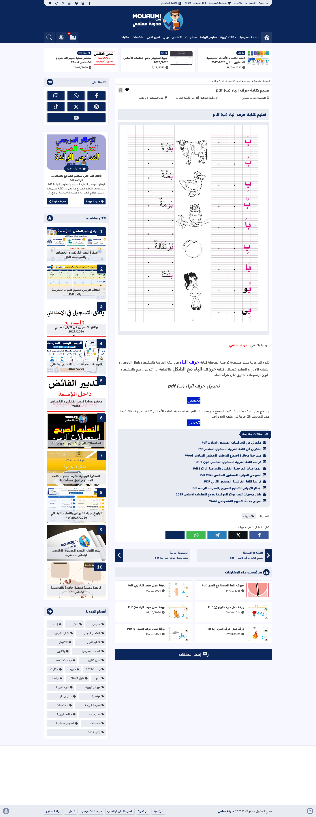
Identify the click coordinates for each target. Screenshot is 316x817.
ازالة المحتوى (53, 811)
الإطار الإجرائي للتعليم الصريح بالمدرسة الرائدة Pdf (226, 488)
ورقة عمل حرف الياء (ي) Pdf (146, 585)
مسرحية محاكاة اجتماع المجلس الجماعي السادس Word (223, 455)
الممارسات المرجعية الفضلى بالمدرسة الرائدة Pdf (227, 468)
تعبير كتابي (153, 37)
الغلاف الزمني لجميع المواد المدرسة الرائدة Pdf (76, 292)
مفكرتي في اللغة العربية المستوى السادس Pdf (229, 449)
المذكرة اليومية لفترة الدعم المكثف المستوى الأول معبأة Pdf (76, 478)
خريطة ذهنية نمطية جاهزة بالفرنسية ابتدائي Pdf (76, 590)
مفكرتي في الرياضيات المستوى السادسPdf (231, 442)
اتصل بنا (70, 811)
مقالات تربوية (228, 37)
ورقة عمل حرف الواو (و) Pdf (226, 607)
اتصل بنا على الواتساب (120, 811)
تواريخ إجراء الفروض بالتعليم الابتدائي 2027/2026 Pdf (76, 515)
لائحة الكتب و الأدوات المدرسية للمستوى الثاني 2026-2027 (225, 60)
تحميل (193, 400)
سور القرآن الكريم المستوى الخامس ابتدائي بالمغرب (76, 553)
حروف (247, 81)
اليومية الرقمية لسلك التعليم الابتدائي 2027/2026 (76, 366)
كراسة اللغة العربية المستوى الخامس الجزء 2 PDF (227, 462)
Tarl (162, 53)
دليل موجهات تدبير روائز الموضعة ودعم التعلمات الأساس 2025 (218, 494)
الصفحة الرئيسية (262, 81)
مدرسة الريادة (93, 201)
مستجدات (191, 37)
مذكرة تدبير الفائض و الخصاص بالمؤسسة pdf (76, 255)
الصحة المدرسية (249, 37)
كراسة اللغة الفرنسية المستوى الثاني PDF (232, 481)
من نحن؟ (263, 3)
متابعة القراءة (59, 201)
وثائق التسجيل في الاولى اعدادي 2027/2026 (76, 329)
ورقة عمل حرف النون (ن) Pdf (225, 628)
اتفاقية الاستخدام (169, 3)
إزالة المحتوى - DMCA (195, 3)
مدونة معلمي (226, 811)
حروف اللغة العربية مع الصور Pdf (223, 585)
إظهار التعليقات (190, 654)
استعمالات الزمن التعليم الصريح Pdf (76, 443)
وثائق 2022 (82, 53)
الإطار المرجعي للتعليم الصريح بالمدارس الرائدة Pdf (76, 178)
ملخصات (138, 37)
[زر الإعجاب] (127, 90)
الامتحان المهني (172, 37)
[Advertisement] (235, 776)
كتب (239, 53)
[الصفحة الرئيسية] (266, 37)
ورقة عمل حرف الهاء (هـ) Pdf (146, 607)
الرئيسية (158, 811)
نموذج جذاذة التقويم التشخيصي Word (235, 501)
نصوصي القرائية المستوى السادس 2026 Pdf (230, 475)
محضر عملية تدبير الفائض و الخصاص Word (73, 60)
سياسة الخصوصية (218, 3)
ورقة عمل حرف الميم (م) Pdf (146, 628)
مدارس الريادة (208, 37)
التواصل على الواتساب (244, 3)
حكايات (125, 37)
